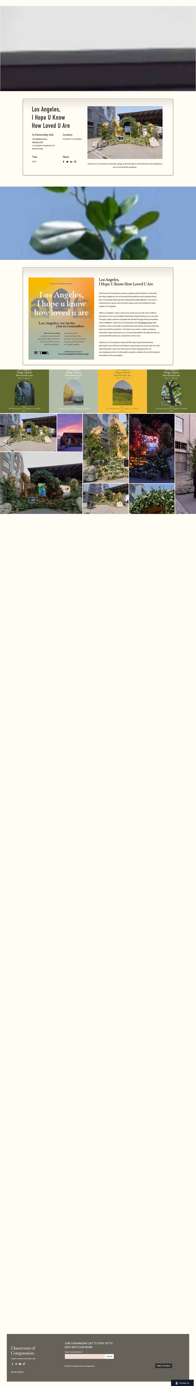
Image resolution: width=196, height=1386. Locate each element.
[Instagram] (75, 161)
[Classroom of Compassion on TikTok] (24, 1364)
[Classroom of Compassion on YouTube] (20, 1364)
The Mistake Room (39, 139)
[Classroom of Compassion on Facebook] (12, 1364)
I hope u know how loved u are (23, 1359)
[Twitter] (67, 161)
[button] (163, 1365)
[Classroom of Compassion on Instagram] (16, 1364)
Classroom (21, 1348)
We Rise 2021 (37, 142)
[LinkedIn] (71, 161)
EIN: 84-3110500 (17, 1372)
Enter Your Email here (73, 1352)
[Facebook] (63, 161)
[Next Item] (158, 132)
